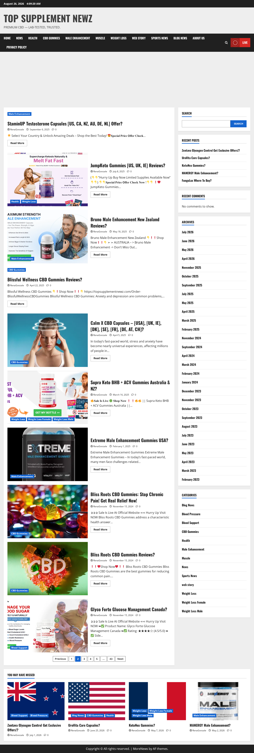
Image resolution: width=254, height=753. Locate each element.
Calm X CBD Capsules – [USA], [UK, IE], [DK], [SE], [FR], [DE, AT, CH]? (47, 340)
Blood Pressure (191, 514)
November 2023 (191, 400)
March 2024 (189, 364)
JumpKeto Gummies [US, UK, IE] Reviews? (47, 179)
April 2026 (188, 258)
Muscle (100, 38)
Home (7, 38)
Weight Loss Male (63, 419)
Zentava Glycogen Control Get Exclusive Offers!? (211, 150)
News (19, 38)
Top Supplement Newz (48, 18)
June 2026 (188, 241)
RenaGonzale (17, 129)
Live (244, 42)
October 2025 (190, 276)
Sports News (159, 38)
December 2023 (191, 391)
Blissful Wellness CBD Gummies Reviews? (44, 279)
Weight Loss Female (39, 419)
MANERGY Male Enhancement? (200, 173)
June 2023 (188, 444)
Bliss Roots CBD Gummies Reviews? (47, 568)
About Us (199, 38)
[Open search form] (226, 42)
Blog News (180, 38)
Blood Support (19, 647)
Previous (60, 659)
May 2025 (187, 302)
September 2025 (192, 285)
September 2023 (192, 417)
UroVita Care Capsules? (196, 158)
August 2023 (189, 426)
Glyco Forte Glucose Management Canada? (47, 625)
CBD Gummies (51, 38)
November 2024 (191, 338)
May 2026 (188, 249)
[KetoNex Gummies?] (157, 701)
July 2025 (187, 294)
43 (111, 659)
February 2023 (190, 479)
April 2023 (188, 462)
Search (187, 113)
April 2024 (188, 355)
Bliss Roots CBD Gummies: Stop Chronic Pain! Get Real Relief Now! (47, 511)
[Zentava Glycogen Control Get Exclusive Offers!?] (36, 701)
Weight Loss (118, 38)
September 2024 (192, 347)
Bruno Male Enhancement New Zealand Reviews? (47, 236)
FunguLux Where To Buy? (197, 180)
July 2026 (188, 232)
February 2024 (190, 373)
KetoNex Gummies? (193, 165)
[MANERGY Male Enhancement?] (218, 701)
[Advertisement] (127, 80)
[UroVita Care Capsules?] (96, 701)
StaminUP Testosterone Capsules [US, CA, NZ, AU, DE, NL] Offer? (65, 123)
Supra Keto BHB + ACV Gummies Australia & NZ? (47, 397)
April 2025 (188, 311)
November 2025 (191, 267)
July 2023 (187, 435)
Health (32, 38)
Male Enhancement (77, 38)
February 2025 (190, 329)
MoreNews (140, 749)
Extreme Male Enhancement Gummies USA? (47, 454)
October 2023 (190, 408)
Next (120, 659)
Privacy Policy (17, 47)
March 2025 (189, 320)
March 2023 (189, 470)
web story (139, 38)
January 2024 (190, 382)
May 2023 (187, 453)
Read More (18, 143)
